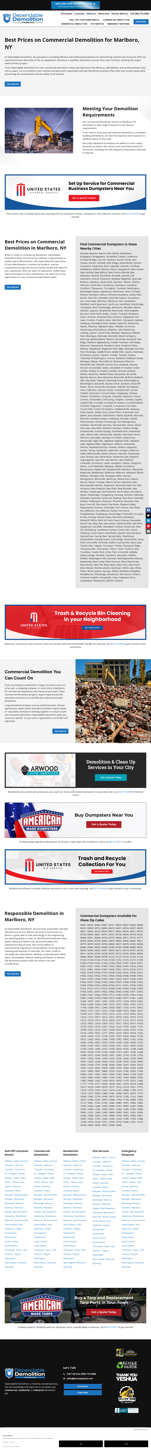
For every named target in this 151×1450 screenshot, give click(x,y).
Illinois (8, 1182)
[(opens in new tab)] (75, 191)
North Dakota (11, 1224)
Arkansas (9, 1165)
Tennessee (10, 1250)
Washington (10, 1258)
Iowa (22, 1182)
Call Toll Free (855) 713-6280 (81, 1373)
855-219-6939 (117, 643)
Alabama (8, 1161)
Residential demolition (74, 24)
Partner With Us (120, 13)
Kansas (8, 1186)
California (18, 1165)
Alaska (16, 1161)
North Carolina (21, 1220)
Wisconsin (22, 1262)
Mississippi (10, 1203)
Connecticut (19, 1169)
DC (6, 1173)
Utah (25, 1250)
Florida (21, 1173)
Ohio (21, 1224)
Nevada (8, 1212)
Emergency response (118, 24)
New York (9, 1220)
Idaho (22, 1178)
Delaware (13, 1173)
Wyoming (9, 1267)
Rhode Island (10, 1237)
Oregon (18, 1228)
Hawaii (16, 1178)
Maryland (9, 1195)
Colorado (9, 1169)
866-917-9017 (115, 841)
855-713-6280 (125, 791)
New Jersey (10, 1216)
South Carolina (11, 1241)
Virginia (17, 1254)
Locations (79, 13)
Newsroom (103, 13)
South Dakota (11, 1245)
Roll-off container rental (85, 20)
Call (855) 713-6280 (139, 13)
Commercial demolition (116, 20)
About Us (91, 13)
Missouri (20, 1203)
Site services (97, 24)
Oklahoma (9, 1228)
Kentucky (17, 1186)
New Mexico (21, 1216)
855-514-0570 (131, 213)
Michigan (9, 1199)
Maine (17, 1190)
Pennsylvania (11, 1233)
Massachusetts (21, 1195)
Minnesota (19, 1199)
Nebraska (18, 1207)
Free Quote (66, 13)
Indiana (15, 1182)
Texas (18, 1250)
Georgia (8, 1178)
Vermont (9, 1254)
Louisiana (9, 1190)
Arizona (24, 1161)
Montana (9, 1207)
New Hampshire (20, 1212)
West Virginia (11, 1262)
